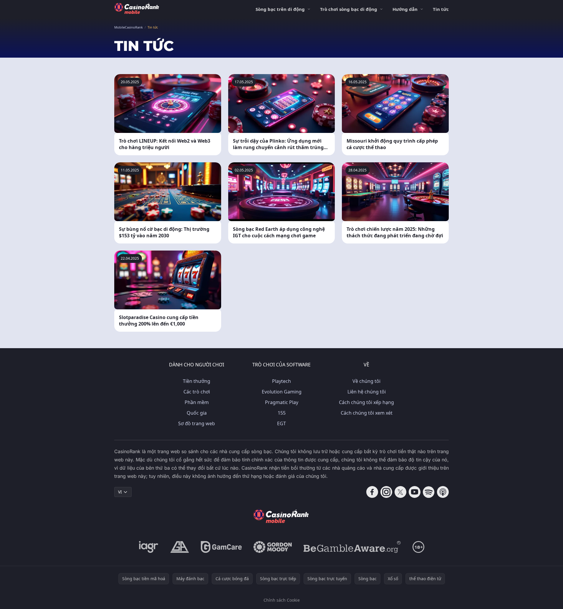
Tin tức (441, 9)
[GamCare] (221, 547)
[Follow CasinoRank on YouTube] (414, 492)
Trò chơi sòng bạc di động (348, 9)
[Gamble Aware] (352, 547)
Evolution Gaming (282, 391)
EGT (281, 423)
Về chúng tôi (366, 381)
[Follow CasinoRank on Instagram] (386, 492)
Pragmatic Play (281, 402)
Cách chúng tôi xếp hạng (366, 402)
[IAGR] (148, 547)
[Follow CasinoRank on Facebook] (372, 492)
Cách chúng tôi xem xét (367, 413)
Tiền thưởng (196, 381)
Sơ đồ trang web (196, 423)
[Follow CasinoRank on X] (400, 492)
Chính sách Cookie (282, 600)
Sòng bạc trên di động (280, 9)
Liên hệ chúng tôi (366, 391)
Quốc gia (197, 413)
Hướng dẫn (405, 9)
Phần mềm (197, 402)
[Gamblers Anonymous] (179, 547)
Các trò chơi (196, 391)
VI (120, 492)
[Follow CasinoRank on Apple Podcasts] (443, 492)
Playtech (281, 381)
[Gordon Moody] (273, 547)
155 (282, 413)
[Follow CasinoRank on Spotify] (429, 492)
